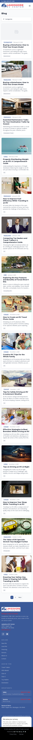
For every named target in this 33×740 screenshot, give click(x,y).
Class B (3, 673)
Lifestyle (6, 314)
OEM (5, 275)
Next (19, 597)
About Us (4, 655)
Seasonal (6, 389)
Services (3, 652)
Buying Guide (7, 80)
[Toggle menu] (30, 6)
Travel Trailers (5, 667)
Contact (3, 659)
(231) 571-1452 (25, 692)
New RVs (4, 643)
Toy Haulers (5, 679)
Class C (3, 676)
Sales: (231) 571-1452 (8, 1)
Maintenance (7, 117)
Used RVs (4, 646)
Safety (5, 156)
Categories (8, 19)
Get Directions (5, 630)
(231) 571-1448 (25, 699)
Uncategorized (8, 42)
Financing (4, 649)
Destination (4, 683)
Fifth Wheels (5, 670)
